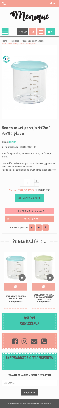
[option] (16, 280)
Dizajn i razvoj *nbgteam (42, 404)
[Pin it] (45, 227)
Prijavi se (29, 392)
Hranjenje (14, 41)
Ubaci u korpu (31, 198)
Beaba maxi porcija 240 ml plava (16, 297)
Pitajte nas (31, 218)
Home (4, 41)
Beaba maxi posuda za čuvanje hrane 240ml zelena (44, 297)
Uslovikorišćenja (29, 320)
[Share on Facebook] (32, 227)
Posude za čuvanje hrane (33, 41)
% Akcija (23, 31)
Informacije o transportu (29, 357)
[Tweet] (39, 227)
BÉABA (12, 141)
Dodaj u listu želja (31, 210)
